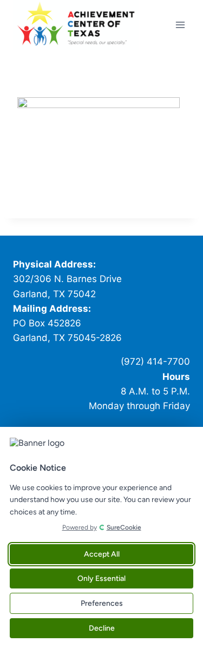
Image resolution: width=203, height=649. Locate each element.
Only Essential (101, 578)
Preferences (102, 603)
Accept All (102, 554)
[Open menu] (180, 24)
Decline (102, 628)
